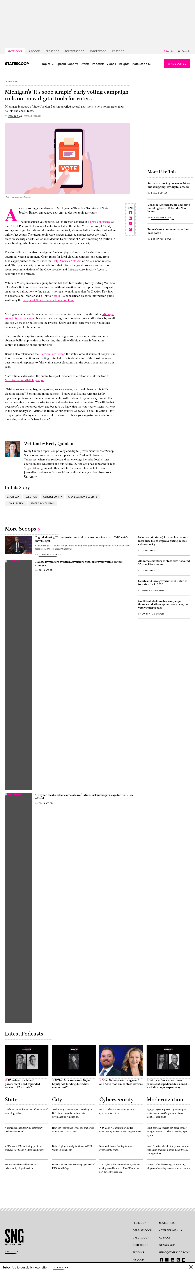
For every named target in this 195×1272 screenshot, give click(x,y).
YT (183, 1259)
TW (166, 1259)
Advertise (169, 50)
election (31, 496)
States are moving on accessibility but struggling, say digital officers (168, 185)
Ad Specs (164, 1237)
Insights (123, 63)
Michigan (13, 496)
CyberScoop (98, 51)
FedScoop (52, 51)
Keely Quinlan (15, 116)
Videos (111, 63)
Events (84, 63)
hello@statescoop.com (174, 1252)
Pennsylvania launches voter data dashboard (168, 231)
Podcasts (98, 63)
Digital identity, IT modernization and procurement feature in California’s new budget (81, 539)
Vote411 (57, 296)
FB (160, 1259)
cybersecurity (52, 496)
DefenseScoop (74, 51)
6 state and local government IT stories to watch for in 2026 (162, 582)
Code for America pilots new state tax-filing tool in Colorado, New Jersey (168, 208)
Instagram (178, 1259)
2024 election (16, 503)
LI (171, 1259)
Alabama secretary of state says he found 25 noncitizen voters (164, 562)
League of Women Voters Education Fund (48, 300)
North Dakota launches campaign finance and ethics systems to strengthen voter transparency (163, 604)
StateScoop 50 (142, 63)
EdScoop (118, 51)
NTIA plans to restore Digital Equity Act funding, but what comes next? (71, 1084)
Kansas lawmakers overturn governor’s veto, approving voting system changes (78, 563)
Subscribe (178, 63)
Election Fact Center (52, 354)
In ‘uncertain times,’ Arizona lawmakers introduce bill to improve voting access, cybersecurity (163, 541)
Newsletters (167, 1222)
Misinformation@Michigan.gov (24, 380)
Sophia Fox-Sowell (162, 217)
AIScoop (34, 51)
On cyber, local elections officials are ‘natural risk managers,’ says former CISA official (84, 796)
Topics (46, 63)
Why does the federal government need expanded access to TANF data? (22, 1084)
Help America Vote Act (67, 261)
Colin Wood (46, 570)
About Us (11, 1251)
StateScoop (15, 51)
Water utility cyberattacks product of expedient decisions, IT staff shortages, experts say (168, 1084)
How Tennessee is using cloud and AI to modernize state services (121, 1082)
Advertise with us (170, 1230)
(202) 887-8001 (167, 1244)
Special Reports (67, 63)
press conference (100, 222)
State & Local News (43, 503)
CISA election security (82, 496)
